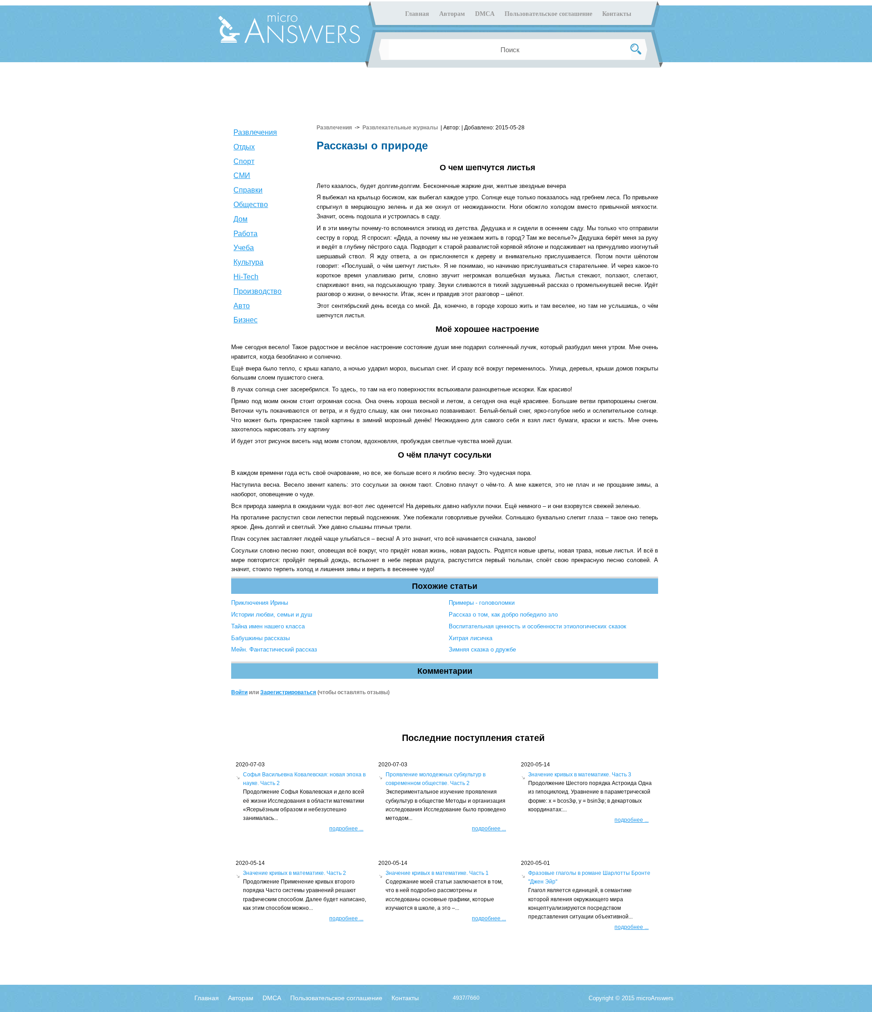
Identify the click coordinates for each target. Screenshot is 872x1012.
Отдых (244, 147)
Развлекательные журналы (400, 127)
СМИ (241, 175)
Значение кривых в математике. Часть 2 (294, 873)
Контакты (616, 13)
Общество (250, 204)
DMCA (485, 13)
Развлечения (255, 132)
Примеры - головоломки (482, 602)
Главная (417, 13)
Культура (248, 262)
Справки (248, 190)
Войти (239, 692)
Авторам (452, 13)
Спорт (243, 161)
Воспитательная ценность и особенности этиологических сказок (537, 626)
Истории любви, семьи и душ (271, 614)
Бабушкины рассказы (260, 638)
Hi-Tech (245, 277)
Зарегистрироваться (288, 692)
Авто (241, 306)
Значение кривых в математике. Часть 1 (437, 873)
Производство (257, 291)
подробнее (346, 828)
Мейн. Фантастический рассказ (274, 649)
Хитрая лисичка (470, 638)
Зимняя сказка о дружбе (482, 649)
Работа (245, 233)
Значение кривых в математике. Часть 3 (579, 774)
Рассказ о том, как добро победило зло (503, 614)
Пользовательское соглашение (548, 13)
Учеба (243, 248)
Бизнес (245, 320)
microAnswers (655, 998)
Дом (240, 219)
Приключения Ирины (259, 602)
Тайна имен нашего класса (268, 626)
